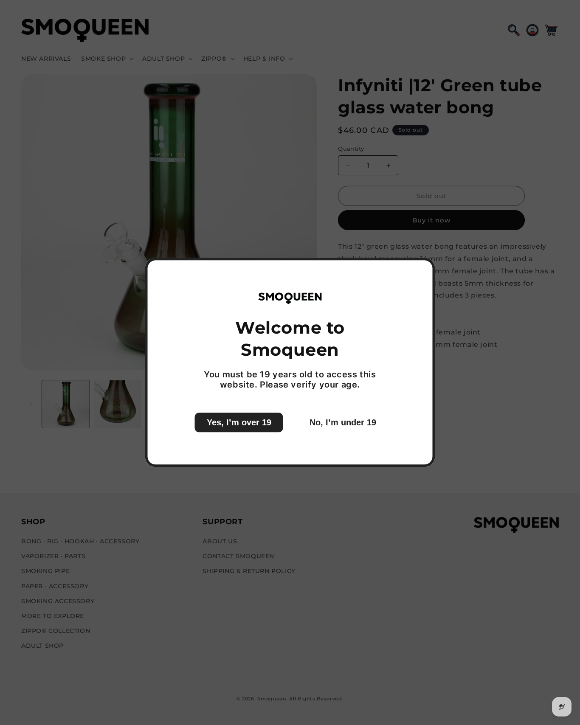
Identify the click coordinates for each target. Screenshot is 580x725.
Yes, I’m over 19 (239, 422)
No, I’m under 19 (343, 422)
